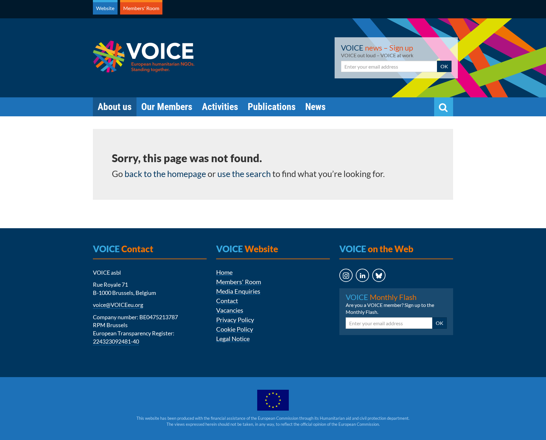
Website (105, 8)
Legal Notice (233, 338)
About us (115, 106)
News (315, 106)
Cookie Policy (234, 329)
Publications (272, 106)
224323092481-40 (116, 341)
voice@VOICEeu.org (118, 304)
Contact (227, 300)
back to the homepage (165, 173)
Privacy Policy (235, 319)
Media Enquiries (238, 291)
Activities (220, 106)
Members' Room (141, 8)
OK (444, 66)
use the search (244, 173)
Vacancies (229, 310)
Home (224, 272)
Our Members (166, 106)
